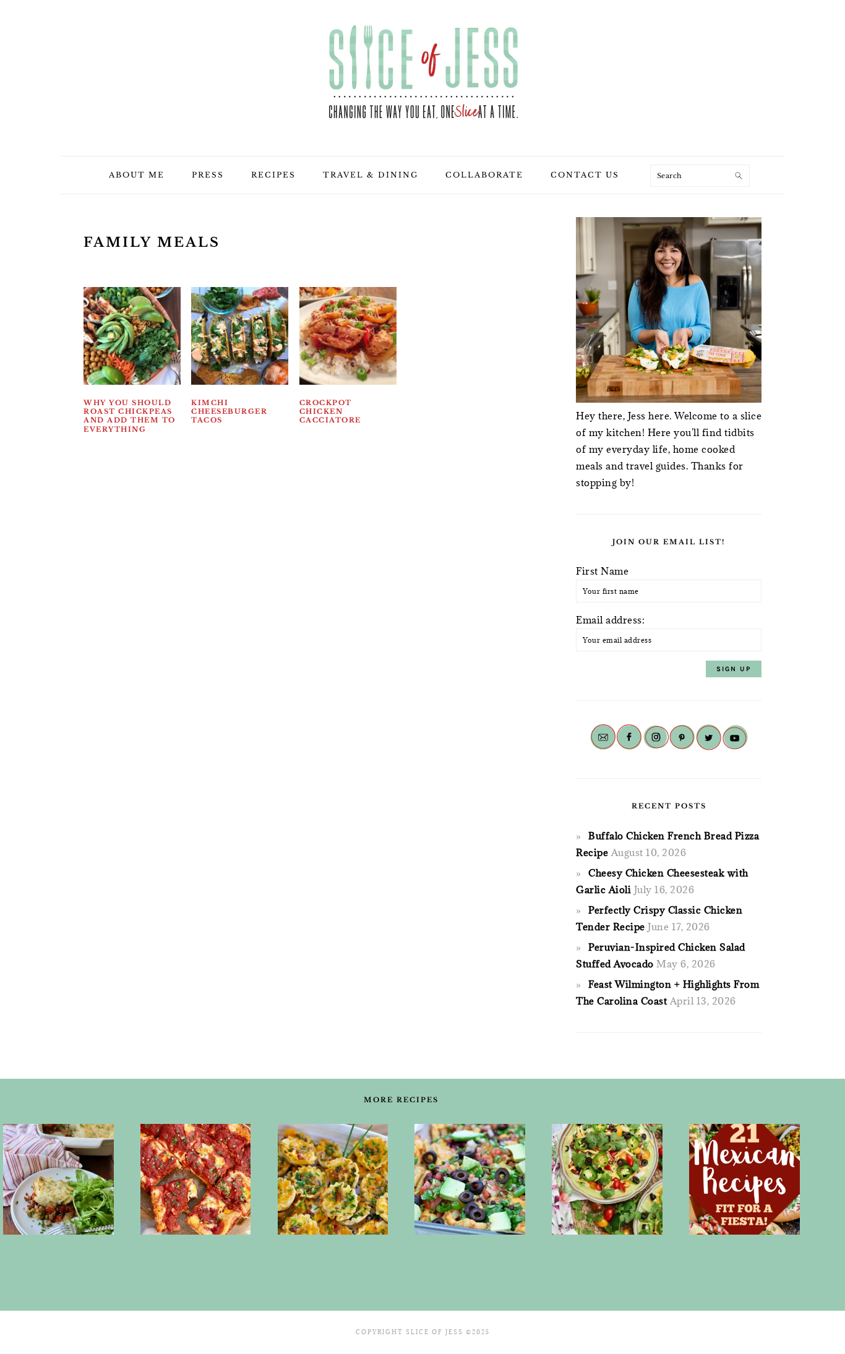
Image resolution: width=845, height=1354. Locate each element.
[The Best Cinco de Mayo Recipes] (607, 1179)
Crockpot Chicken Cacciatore (330, 411)
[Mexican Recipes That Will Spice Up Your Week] (744, 1179)
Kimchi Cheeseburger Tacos (229, 411)
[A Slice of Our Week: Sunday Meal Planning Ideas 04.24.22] (195, 1179)
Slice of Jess (422, 73)
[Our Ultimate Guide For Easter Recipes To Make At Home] (333, 1179)
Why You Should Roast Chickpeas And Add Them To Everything (130, 416)
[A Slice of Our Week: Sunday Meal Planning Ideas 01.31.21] (469, 1179)
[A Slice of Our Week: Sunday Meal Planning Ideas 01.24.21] (58, 1179)
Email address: (610, 620)
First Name (602, 571)
